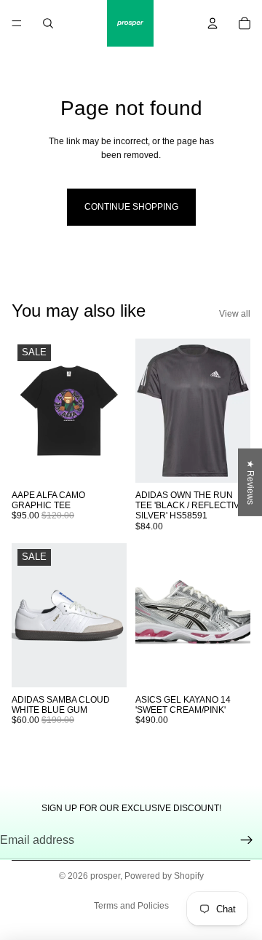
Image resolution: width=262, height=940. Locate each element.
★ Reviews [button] (250, 481)
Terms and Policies (131, 906)
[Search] (48, 23)
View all (234, 314)
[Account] (212, 23)
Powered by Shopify (164, 876)
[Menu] (16, 23)
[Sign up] (246, 840)
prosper (105, 876)
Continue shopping (131, 207)
